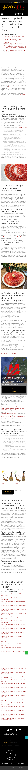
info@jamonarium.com (13, 739)
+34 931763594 (10, 745)
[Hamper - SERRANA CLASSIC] (8, 476)
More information (6, 384)
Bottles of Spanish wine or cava (9, 413)
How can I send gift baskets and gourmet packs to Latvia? (13, 44)
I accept (14, 392)
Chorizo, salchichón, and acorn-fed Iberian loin (13, 416)
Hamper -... (4, 483)
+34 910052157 (17, 745)
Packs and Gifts (9, 437)
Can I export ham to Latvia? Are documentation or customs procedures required (15, 41)
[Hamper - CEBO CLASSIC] (20, 476)
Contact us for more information (9, 353)
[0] (22, 14)
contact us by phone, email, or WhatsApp (11, 236)
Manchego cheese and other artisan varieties (12, 408)
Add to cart (8, 492)
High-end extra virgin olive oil (8, 409)
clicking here (14, 742)
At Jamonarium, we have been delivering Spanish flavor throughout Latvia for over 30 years (15, 48)
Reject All (14, 388)
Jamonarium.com (12, 86)
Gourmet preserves (6, 411)
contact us (23, 94)
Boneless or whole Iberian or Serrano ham (11, 406)
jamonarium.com (22, 127)
